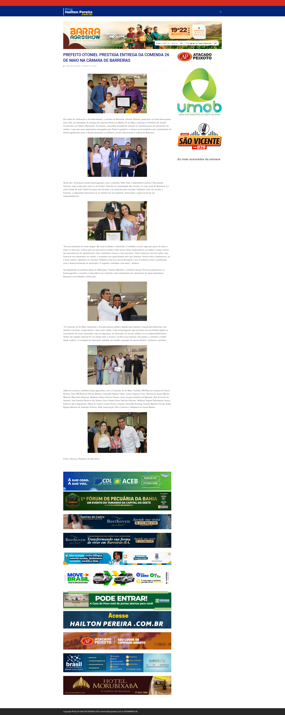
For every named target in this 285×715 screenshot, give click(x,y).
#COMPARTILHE (131, 711)
